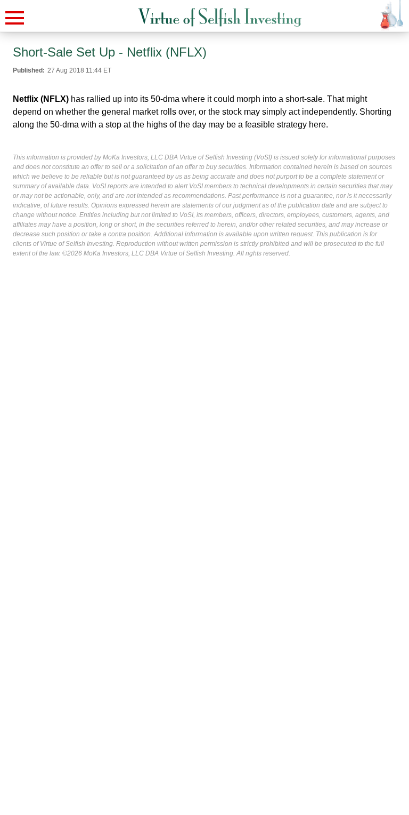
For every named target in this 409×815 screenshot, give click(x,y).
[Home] (219, 17)
